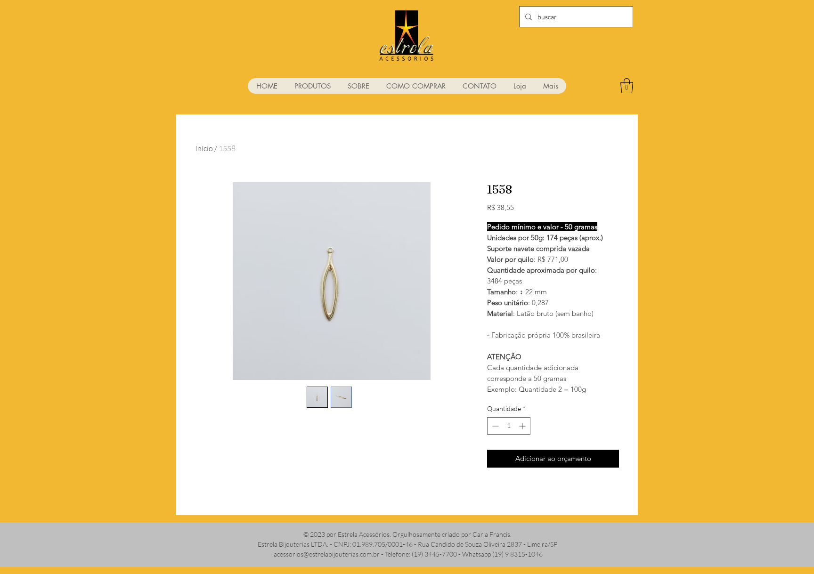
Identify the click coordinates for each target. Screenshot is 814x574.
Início (204, 148)
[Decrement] (494, 426)
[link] (626, 85)
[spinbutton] (508, 426)
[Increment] (523, 426)
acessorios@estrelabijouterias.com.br (327, 554)
